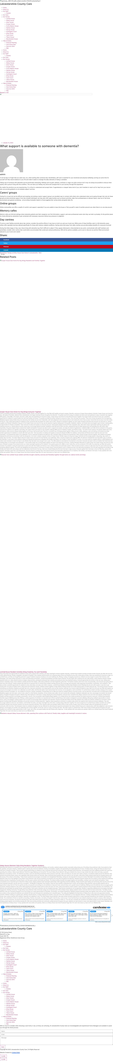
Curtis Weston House (12, 26)
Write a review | (98, 922)
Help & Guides (7, 41)
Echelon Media (16, 1052)
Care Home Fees (11, 44)
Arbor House (10, 22)
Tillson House (10, 37)
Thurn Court (9, 35)
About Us (6, 9)
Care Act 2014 (10, 46)
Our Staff (5, 11)
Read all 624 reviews (106, 922)
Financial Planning (11, 42)
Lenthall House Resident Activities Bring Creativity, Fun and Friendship (23, 672)
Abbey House (10, 20)
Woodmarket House (12, 39)
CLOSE (3, 1056)
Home (5, 7)
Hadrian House (10, 28)
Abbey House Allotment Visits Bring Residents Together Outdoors (22, 865)
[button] (56, 239)
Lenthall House (10, 18)
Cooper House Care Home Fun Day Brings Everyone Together (20, 412)
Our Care (5, 15)
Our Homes (6, 17)
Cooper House (10, 24)
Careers (8, 13)
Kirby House (9, 33)
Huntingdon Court (11, 31)
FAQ (7, 48)
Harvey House (10, 29)
